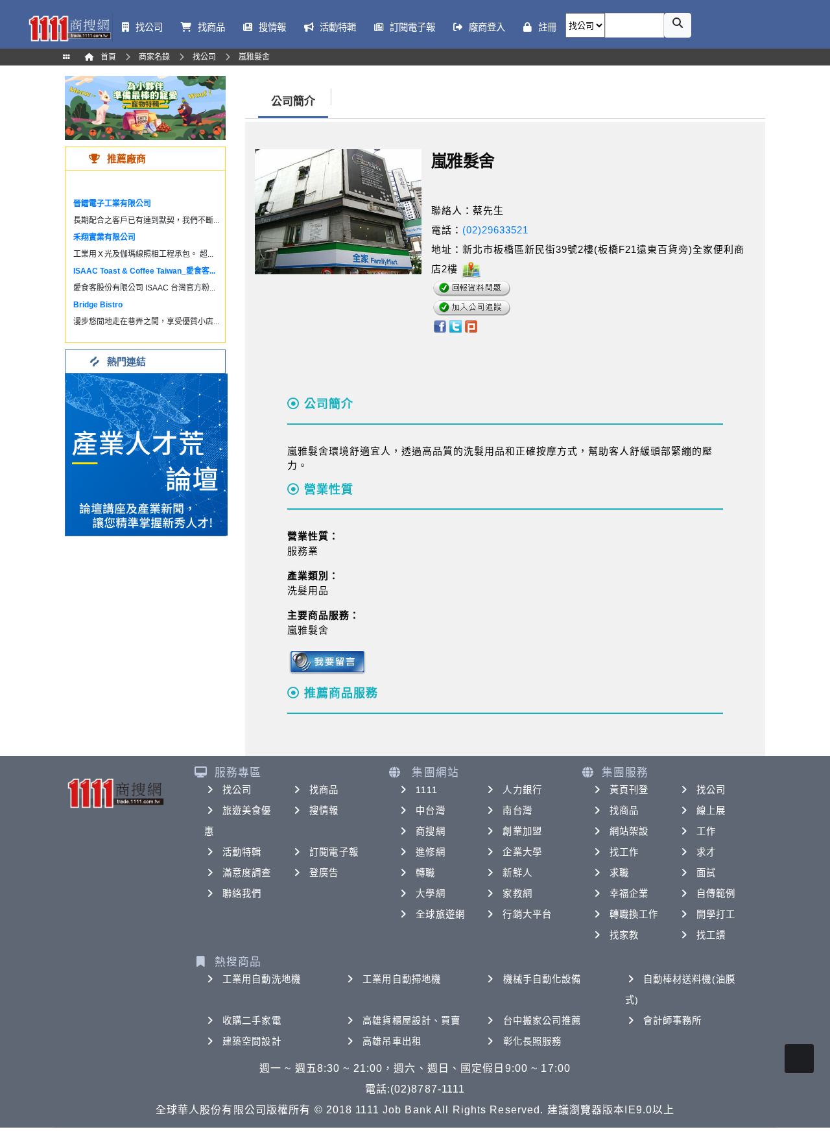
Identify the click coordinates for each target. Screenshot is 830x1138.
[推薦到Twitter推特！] (455, 325)
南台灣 (517, 810)
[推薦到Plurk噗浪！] (471, 325)
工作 (706, 831)
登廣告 (323, 873)
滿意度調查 (247, 873)
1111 (426, 790)
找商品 (323, 790)
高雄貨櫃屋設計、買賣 (411, 1020)
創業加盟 (522, 831)
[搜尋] (677, 25)
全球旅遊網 (440, 914)
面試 (706, 873)
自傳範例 (715, 893)
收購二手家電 (251, 1020)
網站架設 (629, 831)
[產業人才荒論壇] (146, 453)
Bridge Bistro (98, 304)
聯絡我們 (241, 893)
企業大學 (522, 852)
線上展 (711, 810)
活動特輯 (241, 852)
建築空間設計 (251, 1041)
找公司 (237, 790)
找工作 (624, 852)
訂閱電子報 (334, 852)
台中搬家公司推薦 (542, 1020)
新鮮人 (517, 873)
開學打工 (715, 914)
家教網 (517, 893)
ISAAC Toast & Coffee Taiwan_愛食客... (144, 271)
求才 (706, 852)
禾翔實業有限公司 (104, 237)
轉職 (425, 873)
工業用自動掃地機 (401, 979)
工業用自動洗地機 (261, 979)
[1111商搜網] (69, 27)
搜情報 (323, 810)
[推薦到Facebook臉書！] (439, 325)
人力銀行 (522, 790)
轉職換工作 (634, 914)
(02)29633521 (495, 229)
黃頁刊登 (629, 790)
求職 (619, 873)
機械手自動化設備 (542, 979)
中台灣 (430, 810)
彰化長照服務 (532, 1041)
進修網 (430, 852)
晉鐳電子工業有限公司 (112, 203)
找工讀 (711, 935)
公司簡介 (293, 101)
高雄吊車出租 (391, 1041)
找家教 (624, 935)
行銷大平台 (527, 914)
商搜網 (430, 831)
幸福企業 (629, 893)
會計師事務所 (672, 1020)
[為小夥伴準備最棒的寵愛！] (145, 107)
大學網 (430, 893)
